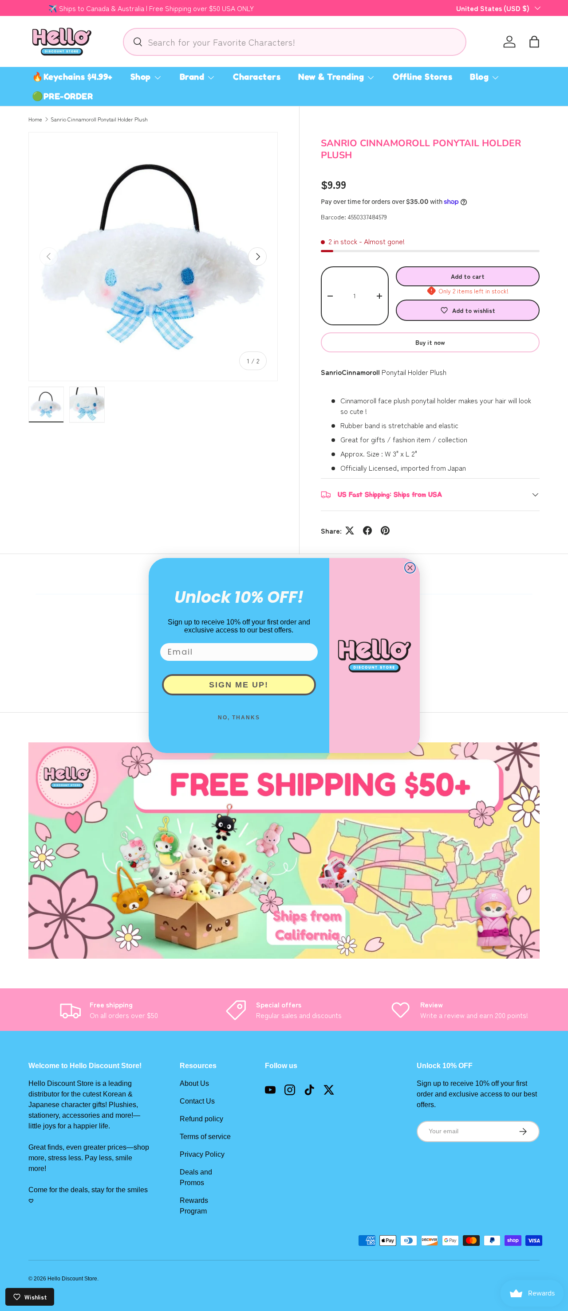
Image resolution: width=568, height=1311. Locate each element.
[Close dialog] (410, 567)
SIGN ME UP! (238, 684)
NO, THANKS (239, 717)
